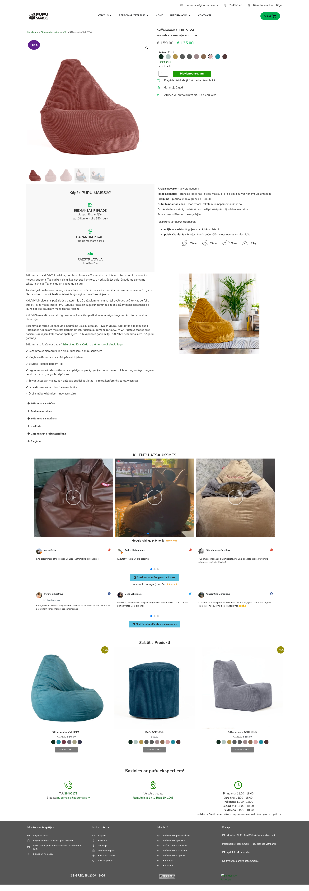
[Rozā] (210, 56)
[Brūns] (224, 56)
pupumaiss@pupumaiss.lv (73, 798)
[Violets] (196, 56)
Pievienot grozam (192, 73)
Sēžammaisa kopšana (44, 418)
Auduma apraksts (41, 411)
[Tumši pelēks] (189, 56)
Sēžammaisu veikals (51, 32)
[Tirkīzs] (217, 56)
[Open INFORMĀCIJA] (189, 15)
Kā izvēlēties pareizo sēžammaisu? (240, 861)
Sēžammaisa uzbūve (43, 403)
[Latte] (203, 56)
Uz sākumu (32, 32)
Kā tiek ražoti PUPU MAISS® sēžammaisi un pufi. (248, 835)
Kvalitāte (36, 426)
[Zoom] (147, 48)
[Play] (73, 498)
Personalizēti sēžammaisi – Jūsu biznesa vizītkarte (249, 843)
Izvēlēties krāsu (66, 749)
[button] (154, 403)
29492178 (70, 793)
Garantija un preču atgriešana (48, 434)
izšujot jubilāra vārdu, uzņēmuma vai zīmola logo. (93, 344)
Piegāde (36, 441)
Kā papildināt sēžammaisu (236, 852)
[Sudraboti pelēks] (182, 56)
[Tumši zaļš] (161, 56)
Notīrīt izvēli (165, 61)
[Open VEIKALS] (110, 15)
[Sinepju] (175, 56)
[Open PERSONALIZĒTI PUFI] (147, 15)
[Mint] (168, 56)
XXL (65, 32)
